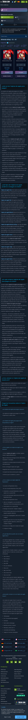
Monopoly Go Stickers (19, 676)
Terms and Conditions (6, 688)
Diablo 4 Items (17, 673)
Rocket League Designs (6, 703)
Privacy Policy (4, 691)
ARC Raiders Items (5, 682)
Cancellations (4, 693)
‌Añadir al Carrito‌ (7, 76)
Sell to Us (3, 699)
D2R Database (4, 701)
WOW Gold (3, 669)
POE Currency (4, 673)
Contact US (3, 697)
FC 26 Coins (3, 676)
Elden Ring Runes (18, 669)
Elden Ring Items (17, 671)
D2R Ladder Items (4, 678)
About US (3, 695)
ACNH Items (3, 680)
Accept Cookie (20, 717)
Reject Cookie (7, 717)
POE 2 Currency (17, 678)
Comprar (7, 72)
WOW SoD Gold (4, 671)
